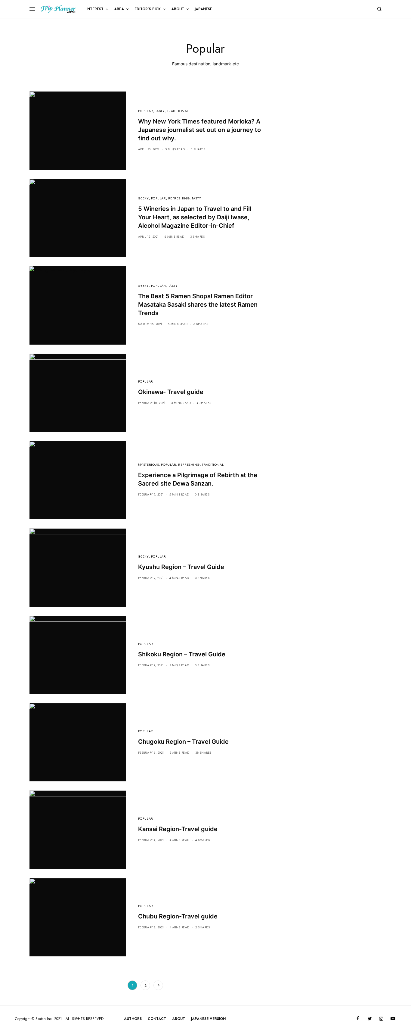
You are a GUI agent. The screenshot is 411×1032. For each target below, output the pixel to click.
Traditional (178, 110)
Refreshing (179, 198)
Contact (157, 1018)
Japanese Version (208, 1018)
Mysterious (148, 464)
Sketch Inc (44, 1018)
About (178, 1018)
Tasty (160, 110)
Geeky (143, 198)
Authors (133, 1018)
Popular (145, 110)
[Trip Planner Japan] (58, 9)
